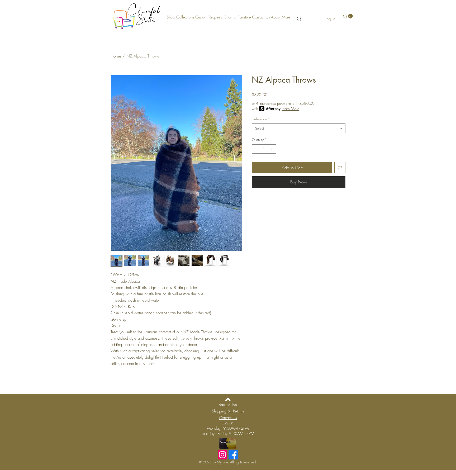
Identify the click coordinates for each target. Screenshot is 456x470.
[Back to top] (228, 399)
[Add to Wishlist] (339, 167)
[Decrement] (256, 149)
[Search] (299, 19)
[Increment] (272, 149)
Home (116, 56)
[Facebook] (233, 454)
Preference (261, 119)
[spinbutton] (264, 149)
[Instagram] (222, 454)
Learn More (290, 108)
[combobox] (298, 128)
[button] (348, 16)
